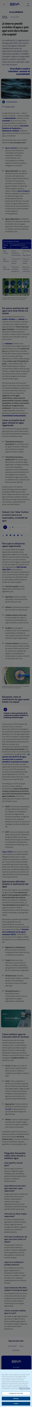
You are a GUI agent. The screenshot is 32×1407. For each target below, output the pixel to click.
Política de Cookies (25, 1388)
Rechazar (16, 1398)
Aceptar (16, 1403)
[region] (16, 1388)
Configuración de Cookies (16, 1393)
